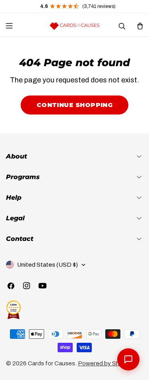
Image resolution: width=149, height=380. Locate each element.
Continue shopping (75, 105)
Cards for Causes (51, 363)
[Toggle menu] (9, 26)
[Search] (122, 26)
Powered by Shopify (105, 363)
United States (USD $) (47, 265)
